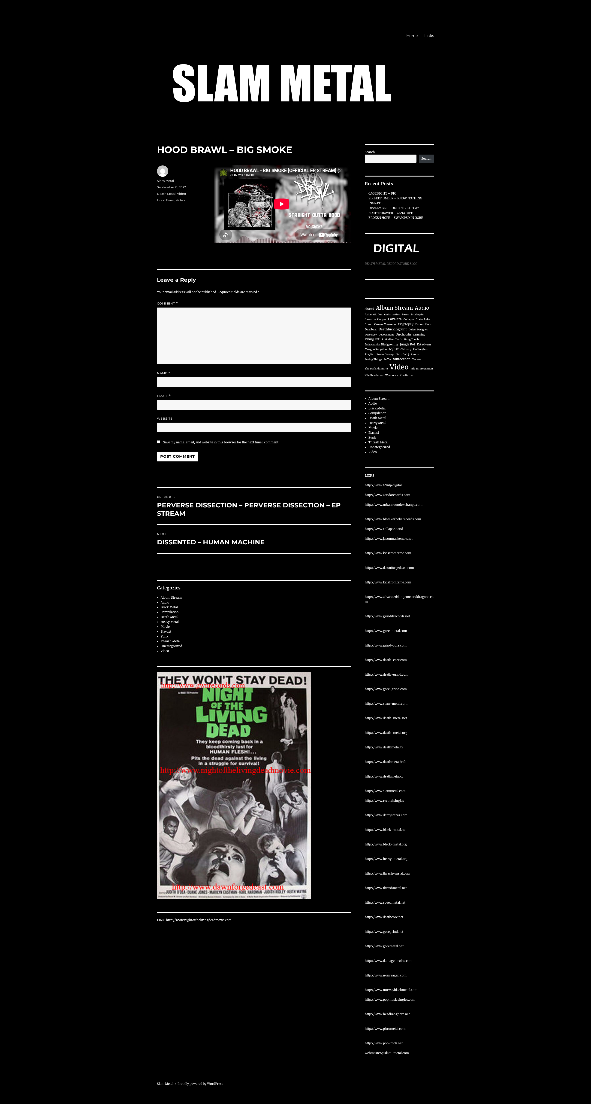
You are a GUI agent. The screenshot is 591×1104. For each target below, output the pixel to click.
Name (163, 373)
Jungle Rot (407, 344)
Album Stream (171, 598)
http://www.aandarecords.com (387, 495)
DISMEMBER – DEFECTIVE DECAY (393, 208)
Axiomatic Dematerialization (382, 314)
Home (412, 36)
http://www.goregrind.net (384, 932)
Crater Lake (423, 319)
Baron (405, 314)
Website (165, 418)
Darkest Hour (423, 324)
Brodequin (417, 314)
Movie (165, 627)
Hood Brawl (166, 200)
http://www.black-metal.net (386, 830)
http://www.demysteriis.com (386, 815)
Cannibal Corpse (375, 319)
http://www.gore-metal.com (386, 631)
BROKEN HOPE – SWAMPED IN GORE (395, 218)
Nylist (394, 349)
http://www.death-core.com (386, 660)
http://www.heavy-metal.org (386, 859)
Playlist (166, 632)
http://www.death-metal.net (386, 718)
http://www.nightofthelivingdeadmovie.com (199, 920)
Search (370, 152)
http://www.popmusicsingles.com (390, 1000)
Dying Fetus (374, 339)
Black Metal (169, 607)
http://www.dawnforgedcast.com (389, 568)
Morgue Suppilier (376, 349)
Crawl (368, 324)
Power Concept (386, 354)
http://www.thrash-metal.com (387, 873)
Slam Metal (165, 181)
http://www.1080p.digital (383, 485)
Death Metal (166, 193)
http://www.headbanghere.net (387, 1014)
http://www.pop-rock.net (384, 1043)
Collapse (409, 319)
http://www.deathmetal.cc (384, 776)
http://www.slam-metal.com (386, 704)
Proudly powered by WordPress (200, 1084)
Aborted (369, 308)
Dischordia (403, 334)
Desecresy (371, 334)
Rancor (415, 354)
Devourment (386, 334)
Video (181, 193)
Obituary (406, 349)
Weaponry (391, 375)
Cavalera (395, 319)
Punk (164, 636)
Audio (165, 602)
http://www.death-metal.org (386, 733)
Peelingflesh (420, 349)
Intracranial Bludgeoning (381, 344)
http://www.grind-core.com (386, 645)
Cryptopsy (405, 324)
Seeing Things (373, 359)
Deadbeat (371, 329)
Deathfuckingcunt (393, 329)
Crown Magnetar (385, 324)
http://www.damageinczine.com (389, 961)
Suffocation (401, 359)
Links (429, 36)
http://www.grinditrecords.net (387, 616)
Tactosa (416, 359)
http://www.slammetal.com (385, 791)
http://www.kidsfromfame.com (388, 553)
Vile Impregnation (421, 368)
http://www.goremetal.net (384, 946)
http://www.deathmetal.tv (384, 747)
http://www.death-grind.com (386, 675)
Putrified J (402, 354)
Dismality (419, 334)
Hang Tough (411, 339)
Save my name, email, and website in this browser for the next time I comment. (221, 442)
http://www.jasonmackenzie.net (389, 539)
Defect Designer (418, 329)
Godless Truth (393, 339)
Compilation (170, 612)
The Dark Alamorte (376, 368)
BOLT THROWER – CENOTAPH (390, 213)
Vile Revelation (374, 375)
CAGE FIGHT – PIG (382, 193)
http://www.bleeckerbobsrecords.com (393, 519)
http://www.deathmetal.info (385, 762)
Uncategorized (171, 646)
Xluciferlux (406, 375)
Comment (167, 303)
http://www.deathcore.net (384, 917)
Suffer (387, 359)
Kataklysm (424, 344)
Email (164, 396)
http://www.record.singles (384, 801)
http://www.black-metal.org (386, 844)
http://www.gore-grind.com (386, 689)
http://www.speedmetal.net (385, 903)
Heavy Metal (170, 622)
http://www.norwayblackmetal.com (391, 990)
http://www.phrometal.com (385, 1029)
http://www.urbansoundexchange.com (393, 505)
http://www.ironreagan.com (386, 975)
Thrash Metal (171, 641)
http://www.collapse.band (384, 529)
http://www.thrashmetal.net (386, 888)
